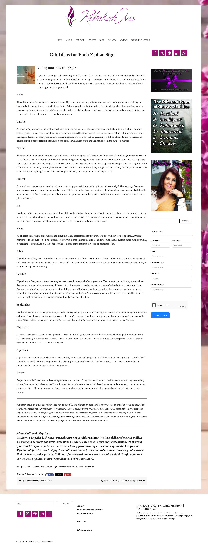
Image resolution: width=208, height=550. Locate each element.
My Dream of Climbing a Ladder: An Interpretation (121, 481)
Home (60, 40)
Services (92, 40)
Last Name (176, 240)
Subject (154, 274)
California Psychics (84, 466)
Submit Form (160, 315)
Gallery (112, 40)
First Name (155, 240)
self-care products (90, 388)
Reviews (124, 40)
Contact (80, 40)
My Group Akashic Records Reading (36, 481)
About (69, 40)
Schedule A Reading (140, 40)
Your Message (156, 285)
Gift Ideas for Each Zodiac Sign (41, 466)
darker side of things (61, 289)
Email (153, 251)
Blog (102, 40)
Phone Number (156, 262)
